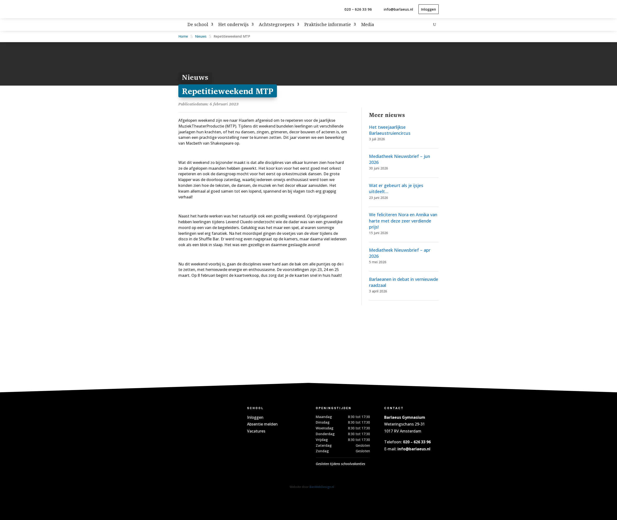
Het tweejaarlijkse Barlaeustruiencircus (389, 130)
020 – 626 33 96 (358, 9)
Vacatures (256, 431)
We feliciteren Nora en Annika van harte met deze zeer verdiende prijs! (403, 221)
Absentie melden (262, 424)
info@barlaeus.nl (398, 9)
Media (367, 25)
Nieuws (201, 36)
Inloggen (428, 9)
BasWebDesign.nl (321, 487)
